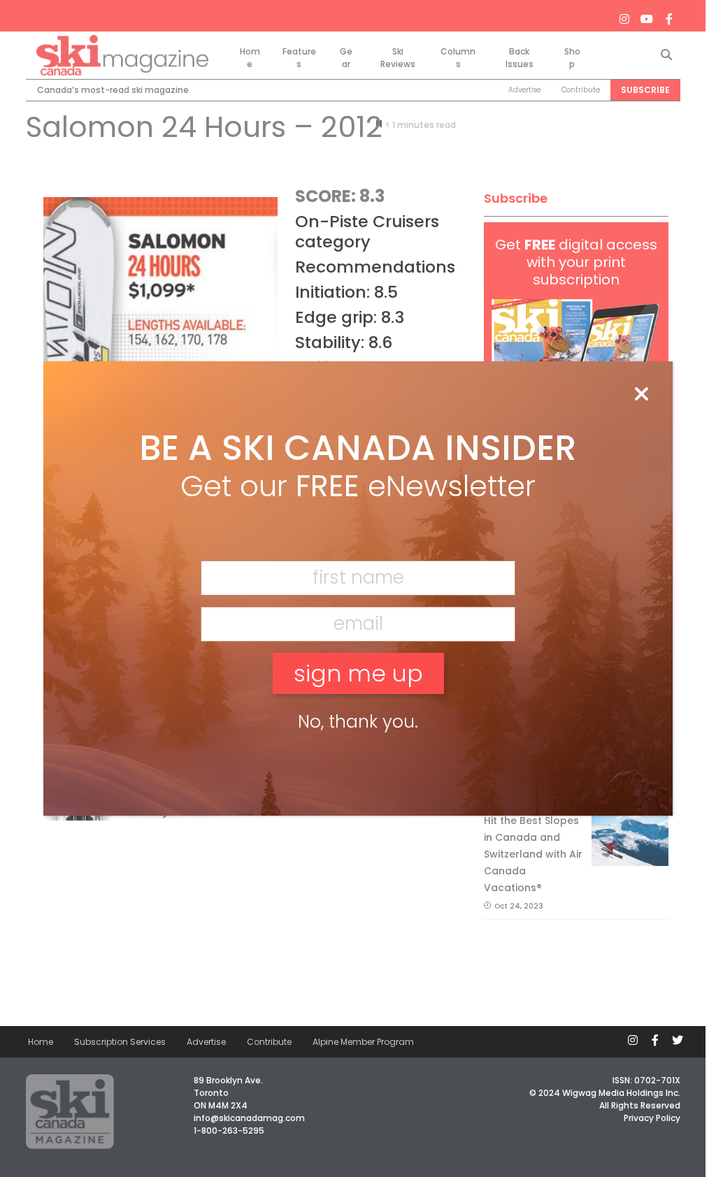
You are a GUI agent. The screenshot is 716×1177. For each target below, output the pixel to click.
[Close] (641, 394)
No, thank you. (358, 721)
